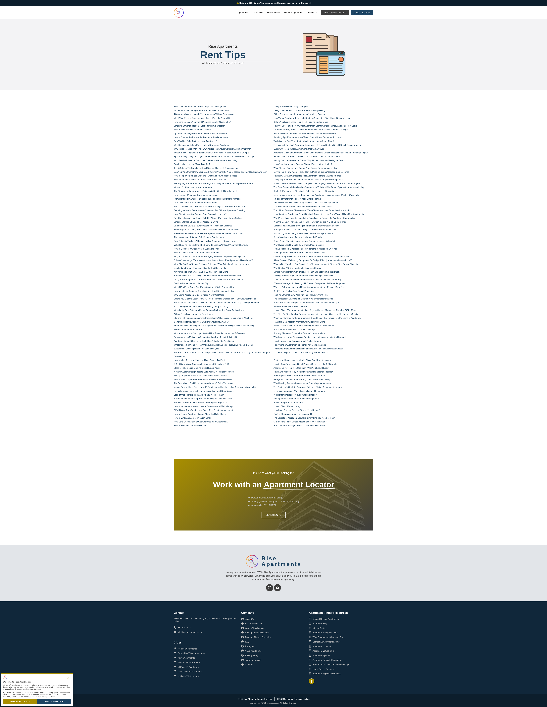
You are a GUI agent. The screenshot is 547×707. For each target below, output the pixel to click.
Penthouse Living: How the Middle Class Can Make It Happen (302, 360)
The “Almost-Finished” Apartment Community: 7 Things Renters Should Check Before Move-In (317, 145)
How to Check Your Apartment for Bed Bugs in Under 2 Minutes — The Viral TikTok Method (316, 310)
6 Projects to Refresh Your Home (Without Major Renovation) (302, 379)
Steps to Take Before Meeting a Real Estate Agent (197, 368)
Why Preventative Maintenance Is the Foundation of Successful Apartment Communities (314, 218)
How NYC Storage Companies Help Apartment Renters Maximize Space (307, 176)
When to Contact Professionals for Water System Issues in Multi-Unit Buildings (310, 222)
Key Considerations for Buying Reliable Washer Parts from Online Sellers (208, 218)
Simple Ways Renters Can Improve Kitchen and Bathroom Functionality (307, 272)
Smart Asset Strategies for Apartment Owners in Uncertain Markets (305, 241)
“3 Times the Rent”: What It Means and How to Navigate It (300, 421)
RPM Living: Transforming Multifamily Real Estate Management (203, 410)
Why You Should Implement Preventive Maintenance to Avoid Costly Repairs (309, 279)
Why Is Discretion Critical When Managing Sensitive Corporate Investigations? (210, 256)
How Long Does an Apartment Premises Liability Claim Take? (202, 122)
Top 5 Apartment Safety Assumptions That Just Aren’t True (301, 295)
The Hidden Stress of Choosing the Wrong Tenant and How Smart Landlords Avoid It (313, 210)
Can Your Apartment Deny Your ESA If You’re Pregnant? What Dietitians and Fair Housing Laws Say (220, 172)
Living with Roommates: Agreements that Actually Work (299, 149)
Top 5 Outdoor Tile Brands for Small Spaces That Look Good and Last (206, 168)
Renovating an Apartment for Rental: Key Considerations (300, 345)
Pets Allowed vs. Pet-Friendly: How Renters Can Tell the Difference (305, 133)
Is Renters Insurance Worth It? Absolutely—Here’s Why (299, 391)
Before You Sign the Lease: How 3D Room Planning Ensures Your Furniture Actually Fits (215, 298)
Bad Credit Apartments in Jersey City (191, 283)
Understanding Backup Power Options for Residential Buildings (203, 225)
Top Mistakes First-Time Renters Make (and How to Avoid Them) (304, 141)
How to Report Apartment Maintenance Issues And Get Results (203, 379)
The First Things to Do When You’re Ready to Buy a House (301, 352)
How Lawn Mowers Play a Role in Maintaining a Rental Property (303, 372)
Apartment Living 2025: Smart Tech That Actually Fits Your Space (204, 341)
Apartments (243, 12)
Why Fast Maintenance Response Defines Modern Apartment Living (205, 160)
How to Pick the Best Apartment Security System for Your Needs (304, 325)
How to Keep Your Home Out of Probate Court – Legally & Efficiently (305, 364)
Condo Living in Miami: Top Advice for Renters (195, 164)
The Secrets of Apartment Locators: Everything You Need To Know (304, 418)
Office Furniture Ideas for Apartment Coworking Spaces (299, 114)
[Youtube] (277, 587)
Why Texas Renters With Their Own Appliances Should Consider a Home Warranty (212, 149)
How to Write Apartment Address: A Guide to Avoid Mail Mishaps (203, 406)
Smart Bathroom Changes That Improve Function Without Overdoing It (306, 302)
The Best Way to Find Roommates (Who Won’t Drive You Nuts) (203, 383)
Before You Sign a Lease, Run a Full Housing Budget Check (301, 122)
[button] (68, 678)
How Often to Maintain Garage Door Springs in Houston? (200, 214)
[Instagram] (269, 587)
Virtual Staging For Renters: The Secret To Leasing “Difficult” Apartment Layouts (211, 245)
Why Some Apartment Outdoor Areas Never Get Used (199, 295)
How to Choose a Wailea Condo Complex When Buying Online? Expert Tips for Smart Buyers (317, 183)
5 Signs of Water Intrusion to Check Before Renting (297, 199)
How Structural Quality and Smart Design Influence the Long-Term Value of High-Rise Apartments (319, 214)
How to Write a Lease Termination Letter (192, 418)
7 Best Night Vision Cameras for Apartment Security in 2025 (201, 364)
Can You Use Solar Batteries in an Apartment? (195, 141)
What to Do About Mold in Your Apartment (193, 187)
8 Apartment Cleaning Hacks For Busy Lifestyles (196, 348)
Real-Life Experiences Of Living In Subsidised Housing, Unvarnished (305, 191)
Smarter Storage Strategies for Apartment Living (196, 222)
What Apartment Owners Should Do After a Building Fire (299, 252)
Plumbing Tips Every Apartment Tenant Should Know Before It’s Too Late (307, 137)
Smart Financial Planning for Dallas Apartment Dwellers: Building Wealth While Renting (214, 325)
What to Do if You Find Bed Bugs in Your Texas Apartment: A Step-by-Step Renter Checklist (316, 264)
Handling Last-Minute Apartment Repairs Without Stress (299, 375)
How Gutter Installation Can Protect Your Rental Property (200, 179)
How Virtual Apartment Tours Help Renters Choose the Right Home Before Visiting (312, 118)
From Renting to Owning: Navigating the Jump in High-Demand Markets (207, 199)
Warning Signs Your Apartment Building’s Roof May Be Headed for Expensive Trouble (213, 183)
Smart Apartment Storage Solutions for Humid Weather (199, 126)
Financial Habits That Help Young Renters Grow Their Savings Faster (306, 202)
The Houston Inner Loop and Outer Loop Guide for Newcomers (303, 206)
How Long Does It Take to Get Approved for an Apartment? (201, 421)
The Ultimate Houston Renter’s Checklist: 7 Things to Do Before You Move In (209, 206)
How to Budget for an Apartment (288, 402)
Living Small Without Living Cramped (291, 106)
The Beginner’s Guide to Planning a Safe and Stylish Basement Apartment (308, 387)
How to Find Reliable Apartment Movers (192, 129)
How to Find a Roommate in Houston (191, 425)
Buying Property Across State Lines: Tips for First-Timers (200, 375)
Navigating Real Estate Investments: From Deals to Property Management (308, 179)
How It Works (273, 12)
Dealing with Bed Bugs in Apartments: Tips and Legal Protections (303, 275)
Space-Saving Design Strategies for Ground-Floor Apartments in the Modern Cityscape (214, 156)
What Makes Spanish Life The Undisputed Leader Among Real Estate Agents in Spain (213, 345)
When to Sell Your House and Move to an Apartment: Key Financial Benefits (309, 287)
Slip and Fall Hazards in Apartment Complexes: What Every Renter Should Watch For (213, 318)
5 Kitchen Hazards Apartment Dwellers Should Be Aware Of (201, 322)
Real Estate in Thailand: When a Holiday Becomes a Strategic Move (205, 241)
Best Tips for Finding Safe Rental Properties (294, 291)
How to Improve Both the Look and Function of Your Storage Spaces (205, 176)
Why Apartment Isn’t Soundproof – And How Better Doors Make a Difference (209, 333)
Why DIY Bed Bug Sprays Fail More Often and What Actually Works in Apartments (212, 264)
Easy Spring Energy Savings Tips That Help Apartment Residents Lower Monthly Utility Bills (316, 195)
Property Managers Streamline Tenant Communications (299, 333)
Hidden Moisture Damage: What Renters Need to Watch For (201, 110)
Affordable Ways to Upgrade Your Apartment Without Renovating (203, 114)
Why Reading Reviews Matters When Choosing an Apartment (302, 383)
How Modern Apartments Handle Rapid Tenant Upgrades (200, 106)
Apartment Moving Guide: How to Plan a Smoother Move (200, 133)
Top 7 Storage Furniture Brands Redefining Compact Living (201, 306)
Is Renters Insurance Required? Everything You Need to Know (203, 398)
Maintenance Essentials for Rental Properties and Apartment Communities (208, 233)
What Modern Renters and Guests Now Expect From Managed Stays (306, 168)
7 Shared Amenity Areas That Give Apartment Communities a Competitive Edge (311, 129)
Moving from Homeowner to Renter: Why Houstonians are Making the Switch (309, 160)
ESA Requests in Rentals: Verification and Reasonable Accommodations (307, 156)
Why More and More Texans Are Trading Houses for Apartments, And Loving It (310, 337)
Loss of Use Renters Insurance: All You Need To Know (199, 395)
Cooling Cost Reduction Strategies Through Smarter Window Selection (306, 225)
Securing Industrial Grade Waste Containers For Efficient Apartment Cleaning (209, 210)
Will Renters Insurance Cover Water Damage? (295, 395)
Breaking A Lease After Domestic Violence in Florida (298, 237)
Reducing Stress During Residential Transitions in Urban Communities (206, 229)
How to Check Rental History (287, 406)
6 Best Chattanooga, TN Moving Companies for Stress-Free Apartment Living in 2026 (213, 260)
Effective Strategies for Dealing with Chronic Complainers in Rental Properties (309, 283)
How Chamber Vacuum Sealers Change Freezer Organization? (303, 164)
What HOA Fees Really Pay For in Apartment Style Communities (204, 287)
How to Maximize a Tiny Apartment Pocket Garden (297, 341)
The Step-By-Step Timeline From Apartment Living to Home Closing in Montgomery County (316, 314)
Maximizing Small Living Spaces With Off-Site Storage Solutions (303, 233)
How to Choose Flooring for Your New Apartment (196, 252)
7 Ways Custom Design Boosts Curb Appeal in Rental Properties (204, 372)
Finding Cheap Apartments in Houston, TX (293, 414)
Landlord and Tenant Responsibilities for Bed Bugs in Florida (201, 268)
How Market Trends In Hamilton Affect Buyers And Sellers (200, 360)
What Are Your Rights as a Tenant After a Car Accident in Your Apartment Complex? (212, 152)
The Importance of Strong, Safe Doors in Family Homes (199, 237)
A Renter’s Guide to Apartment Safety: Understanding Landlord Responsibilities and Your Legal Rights (321, 152)
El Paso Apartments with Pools (188, 329)
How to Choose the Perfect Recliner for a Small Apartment (201, 137)
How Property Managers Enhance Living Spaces (196, 195)
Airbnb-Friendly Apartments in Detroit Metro (194, 314)
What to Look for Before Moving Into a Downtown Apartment (201, 145)
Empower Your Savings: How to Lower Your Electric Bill (299, 425)
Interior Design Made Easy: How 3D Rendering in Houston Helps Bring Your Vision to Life (215, 387)
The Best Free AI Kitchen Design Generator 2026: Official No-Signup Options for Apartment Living (319, 187)
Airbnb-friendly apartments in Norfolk (290, 306)
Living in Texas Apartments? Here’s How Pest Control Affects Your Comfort (208, 279)
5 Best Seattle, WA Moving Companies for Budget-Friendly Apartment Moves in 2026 (313, 260)
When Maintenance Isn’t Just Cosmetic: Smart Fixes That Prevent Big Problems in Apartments (318, 318)
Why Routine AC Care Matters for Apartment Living (297, 268)
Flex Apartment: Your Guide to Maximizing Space (296, 398)
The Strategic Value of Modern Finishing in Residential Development (205, 191)
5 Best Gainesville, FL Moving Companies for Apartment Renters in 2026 (207, 275)
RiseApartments (281, 561)
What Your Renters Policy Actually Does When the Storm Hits (202, 118)
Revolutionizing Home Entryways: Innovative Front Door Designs (204, 391)
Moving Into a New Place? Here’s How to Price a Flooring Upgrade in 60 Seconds (311, 172)
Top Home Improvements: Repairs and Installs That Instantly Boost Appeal (308, 348)
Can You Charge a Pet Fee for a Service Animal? (196, 202)
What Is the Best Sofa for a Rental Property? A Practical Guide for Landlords (209, 310)
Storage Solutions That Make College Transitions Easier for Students (305, 229)
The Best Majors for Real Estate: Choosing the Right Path (200, 402)
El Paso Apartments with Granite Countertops (295, 329)
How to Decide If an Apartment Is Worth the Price (196, 249)
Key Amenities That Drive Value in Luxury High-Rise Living (201, 272)
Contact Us (312, 12)
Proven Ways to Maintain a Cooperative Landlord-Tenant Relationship (206, 337)
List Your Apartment (293, 12)
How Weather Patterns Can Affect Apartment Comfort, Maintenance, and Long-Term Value (315, 126)
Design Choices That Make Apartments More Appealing (299, 110)
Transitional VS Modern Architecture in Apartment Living (299, 322)
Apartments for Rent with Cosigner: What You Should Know (301, 368)
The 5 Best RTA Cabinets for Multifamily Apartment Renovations (303, 298)
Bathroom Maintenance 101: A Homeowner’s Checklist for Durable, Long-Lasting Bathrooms (216, 302)
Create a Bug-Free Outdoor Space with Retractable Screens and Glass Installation (312, 256)
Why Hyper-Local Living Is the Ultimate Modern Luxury (299, 245)
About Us (258, 12)
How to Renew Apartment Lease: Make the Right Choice (200, 414)
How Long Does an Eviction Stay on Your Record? (297, 410)
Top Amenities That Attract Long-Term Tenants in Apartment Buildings (305, 249)
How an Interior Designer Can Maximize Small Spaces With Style (204, 291)
